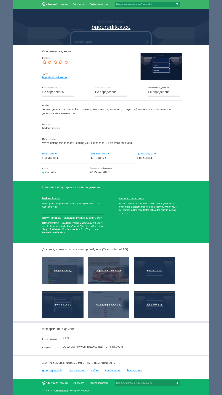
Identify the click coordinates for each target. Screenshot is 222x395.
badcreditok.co (111, 27)
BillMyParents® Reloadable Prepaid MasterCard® (72, 217)
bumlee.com (134, 370)
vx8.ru (95, 370)
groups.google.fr (52, 370)
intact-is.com (113, 370)
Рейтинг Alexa (48, 154)
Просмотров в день (145, 154)
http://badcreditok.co (54, 77)
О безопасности (99, 4)
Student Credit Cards (131, 198)
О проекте (78, 4)
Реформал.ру (62, 390)
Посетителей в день (98, 154)
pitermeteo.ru (77, 370)
